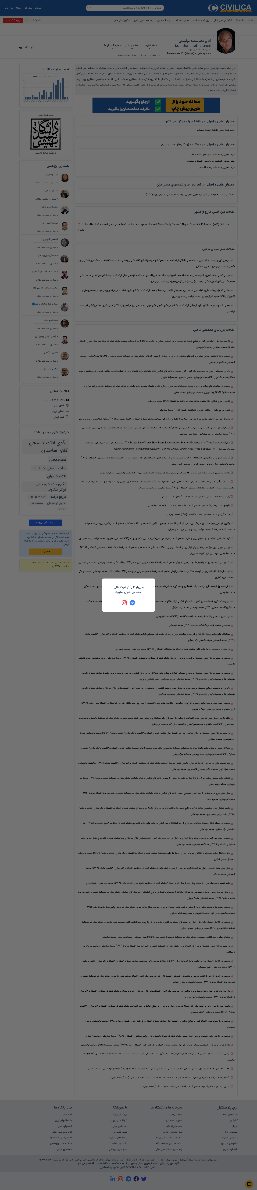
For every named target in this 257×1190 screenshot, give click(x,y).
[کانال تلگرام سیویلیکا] (132, 603)
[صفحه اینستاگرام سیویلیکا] (124, 603)
